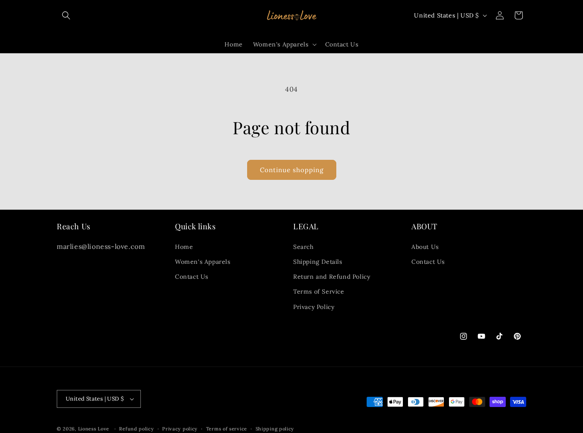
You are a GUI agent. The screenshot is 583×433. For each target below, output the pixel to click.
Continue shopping (292, 170)
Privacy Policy (313, 307)
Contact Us (191, 276)
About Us (425, 247)
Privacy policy (180, 429)
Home (184, 247)
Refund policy (136, 429)
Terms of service (226, 429)
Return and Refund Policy (331, 276)
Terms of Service (318, 291)
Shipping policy (275, 429)
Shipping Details (317, 262)
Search (303, 247)
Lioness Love (93, 429)
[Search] (66, 15)
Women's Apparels (202, 262)
